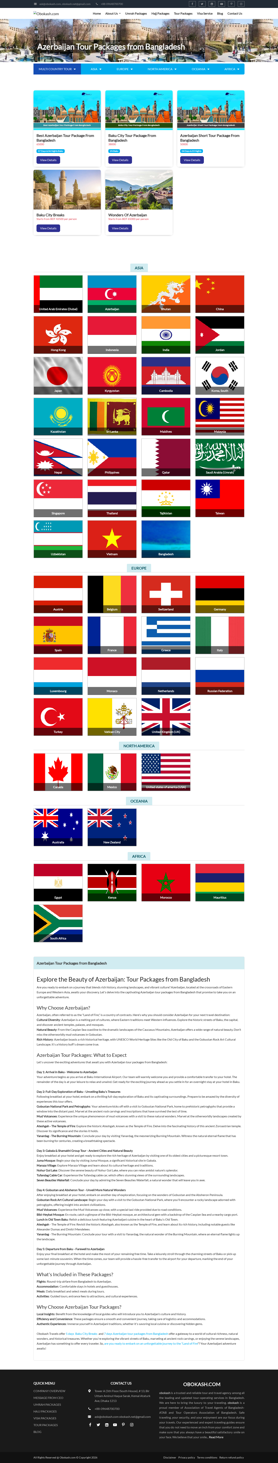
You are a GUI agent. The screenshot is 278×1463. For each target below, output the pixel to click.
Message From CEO (48, 1397)
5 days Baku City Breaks (81, 1333)
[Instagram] (241, 4)
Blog (220, 13)
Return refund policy (231, 1457)
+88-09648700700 (112, 3)
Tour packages (45, 1425)
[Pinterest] (231, 4)
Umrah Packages (136, 13)
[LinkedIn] (212, 4)
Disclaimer (169, 1457)
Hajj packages (45, 1411)
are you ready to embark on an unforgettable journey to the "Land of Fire (151, 1343)
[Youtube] (221, 4)
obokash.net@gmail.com (76, 3)
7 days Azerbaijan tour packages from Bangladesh (136, 1333)
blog (37, 1432)
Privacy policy (186, 1457)
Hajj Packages (160, 13)
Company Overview (49, 1391)
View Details (48, 160)
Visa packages (44, 1418)
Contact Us (235, 13)
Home (97, 13)
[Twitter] (202, 4)
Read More (216, 1437)
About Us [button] (111, 13)
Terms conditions (207, 1457)
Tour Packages (183, 13)
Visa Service (205, 13)
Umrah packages (47, 1404)
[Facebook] (192, 4)
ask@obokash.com (50, 3)
